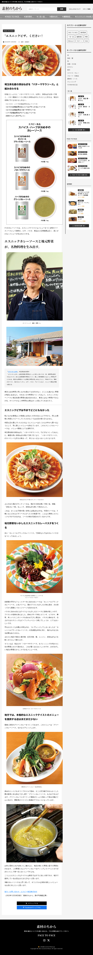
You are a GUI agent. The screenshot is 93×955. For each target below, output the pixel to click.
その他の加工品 (72, 85)
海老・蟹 (70, 58)
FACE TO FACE (9, 31)
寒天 (68, 70)
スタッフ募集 (86, 9)
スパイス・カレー (73, 73)
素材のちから (46, 926)
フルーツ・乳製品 (73, 76)
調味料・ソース (72, 79)
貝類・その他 (71, 64)
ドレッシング (71, 82)
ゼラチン (70, 67)
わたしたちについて (75, 9)
